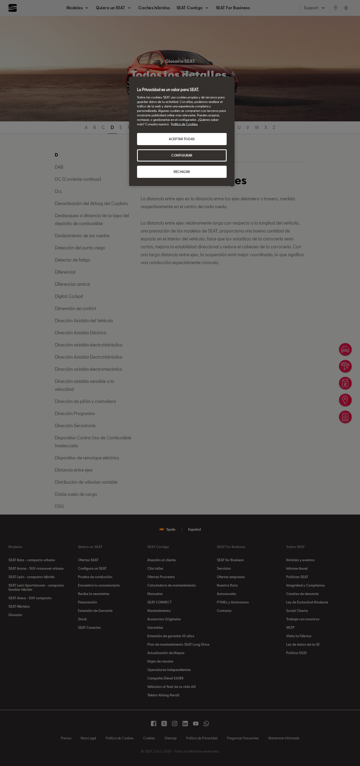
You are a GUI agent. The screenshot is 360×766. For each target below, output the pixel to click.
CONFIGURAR (181, 155)
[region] (182, 131)
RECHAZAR (182, 171)
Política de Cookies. (184, 124)
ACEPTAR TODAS (181, 139)
